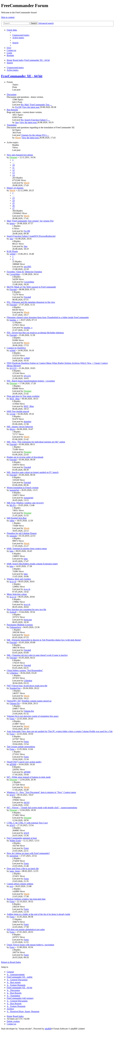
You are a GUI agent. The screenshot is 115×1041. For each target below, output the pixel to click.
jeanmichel (14, 490)
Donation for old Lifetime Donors (22, 533)
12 (13, 170)
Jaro (17, 122)
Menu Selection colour (17, 594)
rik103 (26, 802)
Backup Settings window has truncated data (26, 899)
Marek (18, 137)
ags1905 (27, 266)
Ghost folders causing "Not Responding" (25, 670)
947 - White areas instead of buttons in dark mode (29, 777)
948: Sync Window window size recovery (25, 503)
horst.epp (28, 619)
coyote (12, 414)
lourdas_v (14, 320)
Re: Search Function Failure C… (35, 120)
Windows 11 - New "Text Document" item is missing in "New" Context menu (41, 792)
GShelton (14, 673)
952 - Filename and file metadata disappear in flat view (31, 302)
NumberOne (15, 688)
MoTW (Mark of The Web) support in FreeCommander (31, 287)
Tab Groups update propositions (21, 746)
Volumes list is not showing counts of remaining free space (32, 716)
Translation (12, 125)
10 (13, 165)
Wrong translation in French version (22, 487)
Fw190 (18, 107)
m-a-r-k (13, 581)
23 (13, 198)
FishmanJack (15, 627)
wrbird (12, 254)
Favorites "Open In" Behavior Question (24, 271)
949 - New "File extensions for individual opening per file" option (36, 442)
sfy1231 (13, 368)
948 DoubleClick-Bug (17, 518)
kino (11, 551)
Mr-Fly (13, 505)
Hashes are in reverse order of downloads (25, 457)
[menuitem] (20, 35)
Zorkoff (13, 612)
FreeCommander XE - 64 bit (21, 76)
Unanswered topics (15, 67)
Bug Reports (12, 110)
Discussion (11, 94)
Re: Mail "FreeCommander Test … (36, 104)
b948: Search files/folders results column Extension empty (32, 564)
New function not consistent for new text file (26, 609)
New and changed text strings (20, 155)
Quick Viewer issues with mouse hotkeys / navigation (30, 945)
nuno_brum (15, 871)
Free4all (13, 289)
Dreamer (13, 157)
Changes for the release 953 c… (35, 135)
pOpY (12, 795)
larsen (12, 223)
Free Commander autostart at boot (22, 838)
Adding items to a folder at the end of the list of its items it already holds (38, 914)
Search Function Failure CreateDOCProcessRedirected (31, 236)
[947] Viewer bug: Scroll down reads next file (27, 685)
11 (13, 167)
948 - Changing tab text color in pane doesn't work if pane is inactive (37, 655)
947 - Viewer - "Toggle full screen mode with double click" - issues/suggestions (42, 807)
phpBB (48, 1028)
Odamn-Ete (15, 703)
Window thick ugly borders (19, 579)
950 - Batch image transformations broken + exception (31, 381)
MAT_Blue (15, 398)
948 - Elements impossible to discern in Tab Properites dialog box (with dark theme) (44, 640)
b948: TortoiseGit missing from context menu (27, 548)
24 (13, 200)
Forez (12, 718)
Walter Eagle (15, 840)
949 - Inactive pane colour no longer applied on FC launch (32, 472)
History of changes (15, 188)
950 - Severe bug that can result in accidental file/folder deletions (35, 332)
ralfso (12, 520)
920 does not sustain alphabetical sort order (26, 929)
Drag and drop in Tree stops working (23, 396)
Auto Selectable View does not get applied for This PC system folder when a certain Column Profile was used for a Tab (59, 731)
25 (13, 203)
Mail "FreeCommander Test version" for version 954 (30, 221)
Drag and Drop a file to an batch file (23, 868)
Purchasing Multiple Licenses (20, 624)
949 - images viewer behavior (20, 426)
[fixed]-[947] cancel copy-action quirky (24, 762)
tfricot (12, 429)
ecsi (11, 886)
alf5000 (13, 764)
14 (13, 175)
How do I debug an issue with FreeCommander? (28, 853)
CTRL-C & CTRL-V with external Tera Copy (27, 823)
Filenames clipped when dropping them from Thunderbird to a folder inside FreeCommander (48, 317)
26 (13, 205)
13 (13, 172)
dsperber (27, 421)
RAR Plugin (12, 251)
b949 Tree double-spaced (18, 411)
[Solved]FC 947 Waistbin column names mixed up (29, 701)
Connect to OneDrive (16, 348)
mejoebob (14, 856)
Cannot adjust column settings (20, 884)
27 (13, 208)
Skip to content (7, 17)
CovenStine (15, 274)
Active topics (12, 70)
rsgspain (13, 536)
